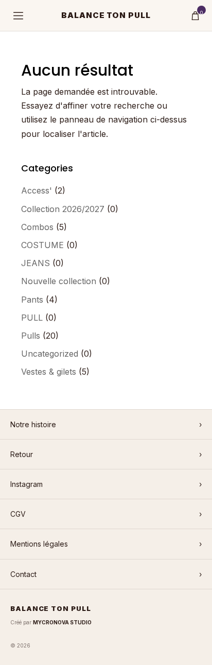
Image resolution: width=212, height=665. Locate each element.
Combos (37, 227)
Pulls (30, 335)
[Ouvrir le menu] (18, 15)
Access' (36, 190)
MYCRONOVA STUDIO (62, 622)
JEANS (35, 263)
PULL (32, 317)
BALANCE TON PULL (106, 15)
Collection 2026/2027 (62, 209)
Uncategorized (49, 353)
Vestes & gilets (48, 371)
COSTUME (42, 245)
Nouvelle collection (58, 281)
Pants (32, 299)
